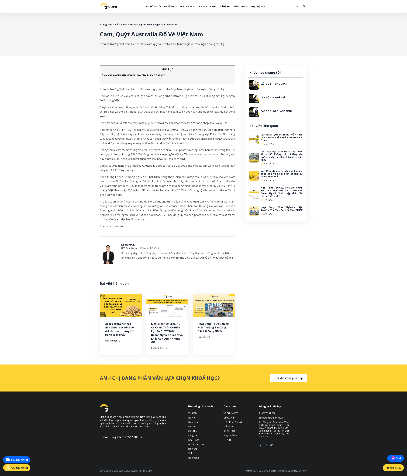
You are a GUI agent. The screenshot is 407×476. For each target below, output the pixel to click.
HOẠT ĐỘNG (257, 6)
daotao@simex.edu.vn (272, 417)
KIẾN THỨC (239, 6)
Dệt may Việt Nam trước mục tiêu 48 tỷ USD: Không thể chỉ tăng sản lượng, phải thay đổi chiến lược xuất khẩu (282, 155)
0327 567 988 (269, 413)
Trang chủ (106, 24)
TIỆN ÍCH (224, 6)
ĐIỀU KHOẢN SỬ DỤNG (257, 470)
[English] (304, 6)
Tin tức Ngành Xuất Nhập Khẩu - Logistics (154, 24)
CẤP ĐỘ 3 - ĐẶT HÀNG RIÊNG (277, 111)
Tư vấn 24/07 (393, 467)
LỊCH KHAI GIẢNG (206, 6)
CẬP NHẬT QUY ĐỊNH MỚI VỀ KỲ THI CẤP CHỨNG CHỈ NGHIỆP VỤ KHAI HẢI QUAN (282, 137)
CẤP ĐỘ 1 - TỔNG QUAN (274, 83)
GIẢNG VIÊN (186, 6)
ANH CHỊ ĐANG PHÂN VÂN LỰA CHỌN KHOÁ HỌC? (133, 75)
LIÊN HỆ (228, 440)
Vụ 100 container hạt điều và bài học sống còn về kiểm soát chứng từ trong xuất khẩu (120, 329)
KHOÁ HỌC (169, 6)
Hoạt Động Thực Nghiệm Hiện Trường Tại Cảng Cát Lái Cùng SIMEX (214, 327)
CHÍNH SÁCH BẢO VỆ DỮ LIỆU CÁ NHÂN (289, 470)
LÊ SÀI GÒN (128, 244)
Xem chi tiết (111, 340)
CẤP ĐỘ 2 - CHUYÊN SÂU (274, 97)
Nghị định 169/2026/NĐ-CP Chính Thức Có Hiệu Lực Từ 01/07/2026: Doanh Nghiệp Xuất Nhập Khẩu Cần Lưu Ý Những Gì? (167, 333)
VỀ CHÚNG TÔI (153, 6)
